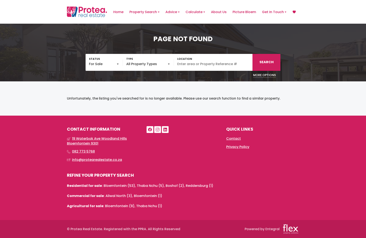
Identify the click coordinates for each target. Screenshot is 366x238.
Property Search (143, 12)
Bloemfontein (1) (148, 195)
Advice (171, 12)
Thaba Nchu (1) (149, 206)
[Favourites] (294, 12)
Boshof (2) (175, 185)
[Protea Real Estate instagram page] (157, 129)
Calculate (194, 12)
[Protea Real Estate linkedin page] (165, 129)
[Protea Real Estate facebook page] (150, 129)
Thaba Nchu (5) (150, 185)
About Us (219, 12)
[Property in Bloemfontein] (87, 11)
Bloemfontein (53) (119, 185)
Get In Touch (273, 12)
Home (118, 12)
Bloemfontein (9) (119, 206)
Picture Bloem (244, 12)
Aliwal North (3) (118, 195)
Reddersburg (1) (199, 185)
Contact (233, 138)
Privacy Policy (237, 147)
